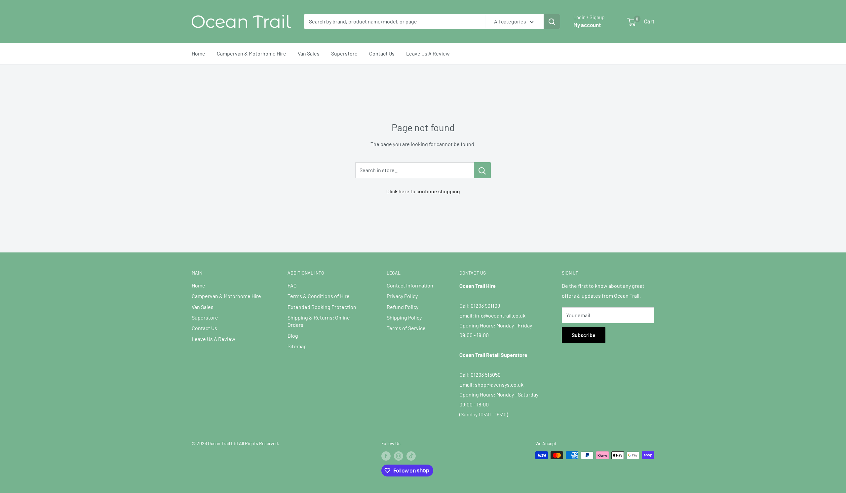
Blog (293, 335)
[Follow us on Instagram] (398, 456)
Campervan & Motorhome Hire (251, 53)
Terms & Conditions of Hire (319, 296)
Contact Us (382, 53)
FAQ (292, 285)
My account (587, 24)
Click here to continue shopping (423, 191)
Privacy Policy (402, 296)
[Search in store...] (482, 170)
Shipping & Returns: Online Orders (319, 321)
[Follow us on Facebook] (386, 456)
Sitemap (297, 346)
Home (198, 53)
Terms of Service (406, 328)
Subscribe (584, 335)
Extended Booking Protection (322, 307)
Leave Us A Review (428, 53)
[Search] (552, 21)
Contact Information (410, 285)
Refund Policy (402, 307)
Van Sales (309, 53)
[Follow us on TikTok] (411, 456)
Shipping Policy (404, 317)
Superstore (344, 53)
